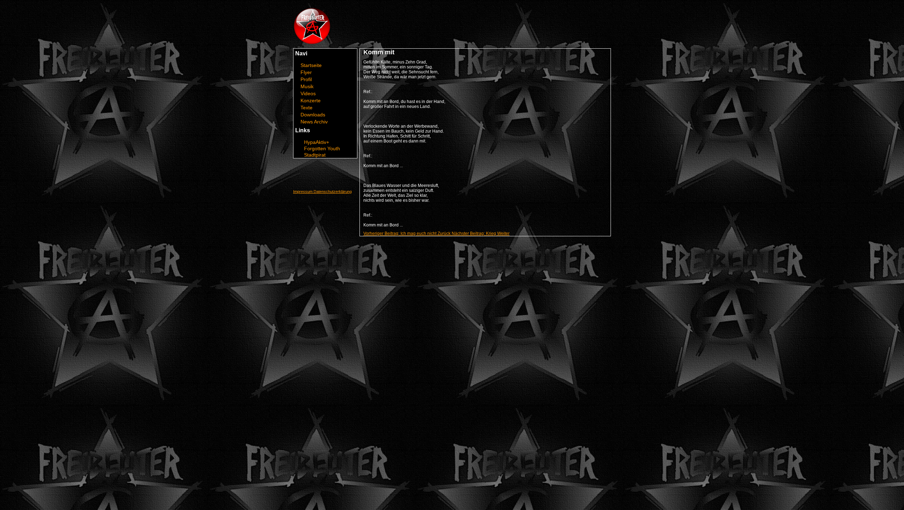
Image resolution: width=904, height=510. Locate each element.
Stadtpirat (315, 155)
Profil (306, 79)
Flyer (306, 72)
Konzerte (311, 100)
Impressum (303, 191)
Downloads (313, 114)
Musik (307, 86)
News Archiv (314, 122)
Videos (308, 93)
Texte (307, 107)
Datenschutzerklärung (333, 191)
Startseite (311, 65)
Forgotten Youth (322, 148)
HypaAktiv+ (316, 142)
